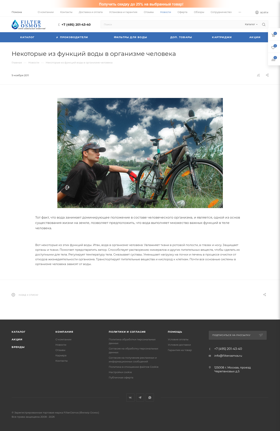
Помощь (175, 331)
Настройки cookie (120, 372)
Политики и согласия (127, 331)
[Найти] (263, 24)
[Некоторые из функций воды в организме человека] (140, 153)
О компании (63, 339)
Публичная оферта (121, 377)
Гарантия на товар (180, 350)
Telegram (140, 397)
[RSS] (258, 75)
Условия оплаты (178, 339)
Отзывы (60, 350)
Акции (17, 339)
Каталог (19, 331)
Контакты (61, 360)
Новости (60, 344)
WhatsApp (150, 397)
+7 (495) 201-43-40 (76, 24)
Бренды (18, 346)
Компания (64, 331)
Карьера (60, 355)
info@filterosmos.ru (228, 355)
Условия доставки (179, 344)
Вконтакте (130, 397)
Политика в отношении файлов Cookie (133, 366)
